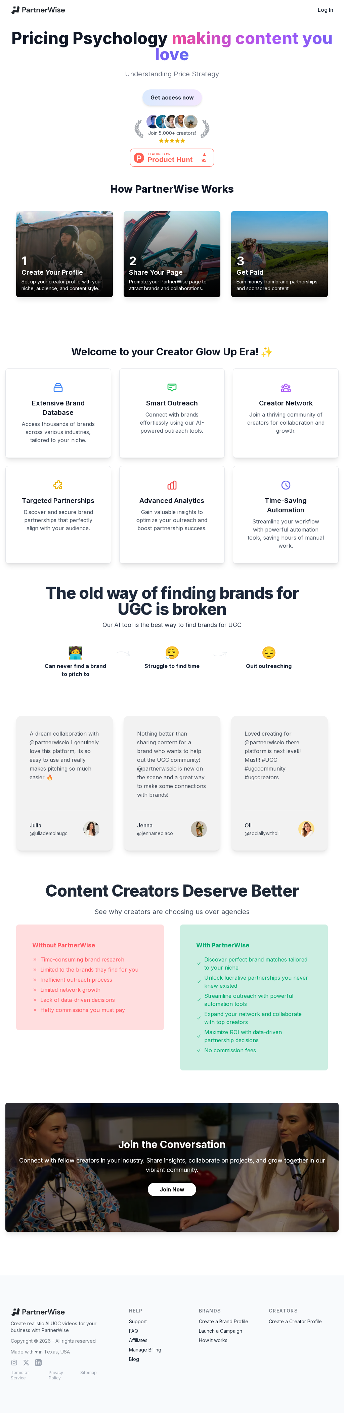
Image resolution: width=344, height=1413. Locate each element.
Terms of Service (20, 1375)
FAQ (133, 1331)
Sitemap (88, 1372)
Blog (134, 1359)
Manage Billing (145, 1349)
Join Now (172, 1189)
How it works (213, 1340)
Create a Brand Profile (223, 1321)
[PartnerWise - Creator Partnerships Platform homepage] (38, 9)
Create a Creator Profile (295, 1321)
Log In (325, 9)
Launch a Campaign (220, 1331)
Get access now (172, 97)
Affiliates (138, 1340)
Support (138, 1321)
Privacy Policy (56, 1375)
